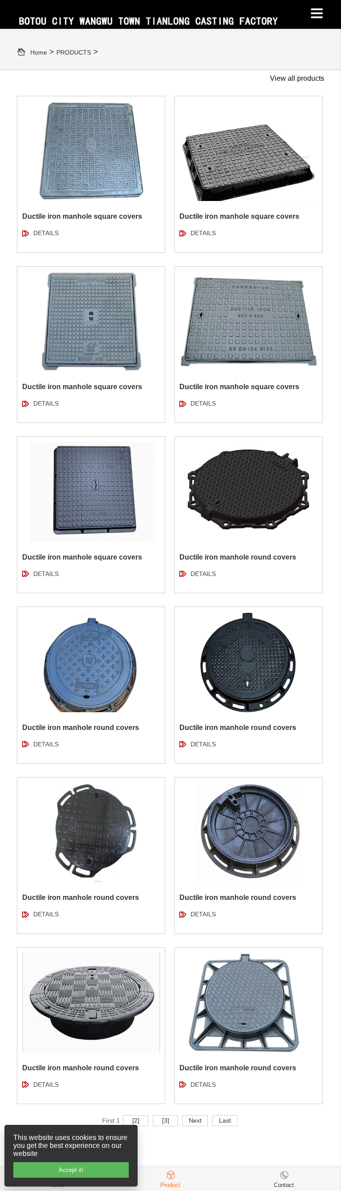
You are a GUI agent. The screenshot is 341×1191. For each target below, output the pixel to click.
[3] (165, 1120)
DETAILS (46, 233)
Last (225, 1120)
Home (38, 52)
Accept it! (71, 1170)
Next (195, 1120)
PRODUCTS (73, 52)
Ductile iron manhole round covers (237, 557)
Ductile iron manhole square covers (82, 216)
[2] (135, 1120)
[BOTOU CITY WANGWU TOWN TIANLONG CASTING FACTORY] (163, 17)
